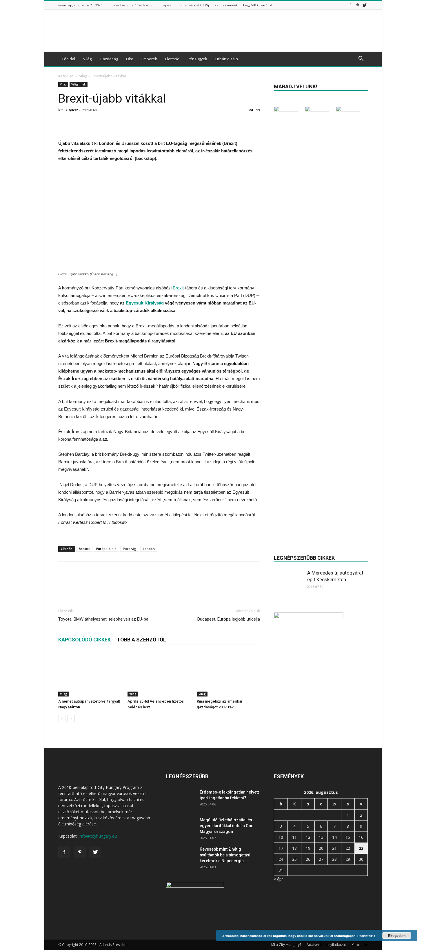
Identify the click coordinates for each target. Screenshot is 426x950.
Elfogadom (397, 935)
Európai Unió (106, 548)
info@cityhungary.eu (98, 836)
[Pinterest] (357, 5)
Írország (129, 548)
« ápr (278, 879)
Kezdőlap (66, 76)
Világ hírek (78, 84)
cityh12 (72, 110)
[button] (361, 59)
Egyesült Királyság (145, 302)
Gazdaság (109, 58)
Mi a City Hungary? (286, 944)
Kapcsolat (360, 944)
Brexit (178, 287)
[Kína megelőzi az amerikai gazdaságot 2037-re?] (228, 674)
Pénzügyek (197, 58)
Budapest (164, 5)
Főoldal (68, 58)
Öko (129, 58)
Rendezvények (226, 5)
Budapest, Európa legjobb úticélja (228, 619)
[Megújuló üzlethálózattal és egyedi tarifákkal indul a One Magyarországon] (180, 827)
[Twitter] (364, 5)
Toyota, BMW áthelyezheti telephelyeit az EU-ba (103, 619)
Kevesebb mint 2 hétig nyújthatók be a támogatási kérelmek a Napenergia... (225, 855)
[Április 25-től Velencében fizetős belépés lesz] (159, 674)
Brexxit (84, 548)
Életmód (172, 58)
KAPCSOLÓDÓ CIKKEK (84, 640)
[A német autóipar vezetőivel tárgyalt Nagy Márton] (89, 674)
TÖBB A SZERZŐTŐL (141, 640)
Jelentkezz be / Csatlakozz (132, 5)
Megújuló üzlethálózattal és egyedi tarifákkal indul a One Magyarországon (226, 826)
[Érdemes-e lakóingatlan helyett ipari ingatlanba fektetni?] (180, 799)
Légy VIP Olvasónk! (257, 5)
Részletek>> (366, 935)
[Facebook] (350, 5)
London (149, 548)
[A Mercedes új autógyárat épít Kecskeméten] (288, 584)
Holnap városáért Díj (193, 5)
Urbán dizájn (226, 58)
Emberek (149, 58)
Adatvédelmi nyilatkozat (326, 944)
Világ (87, 58)
